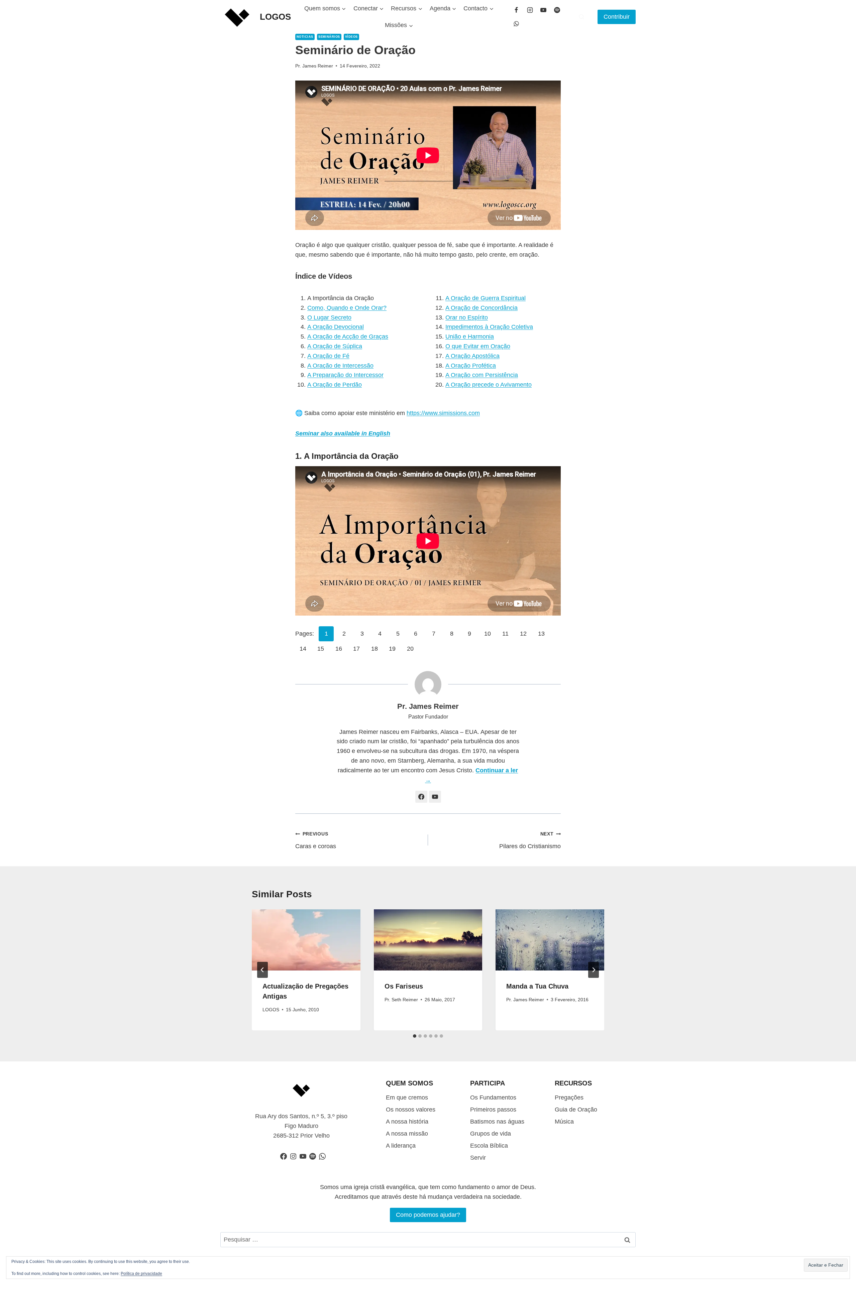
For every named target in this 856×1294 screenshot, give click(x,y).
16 (338, 648)
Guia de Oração (576, 1109)
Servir (478, 1157)
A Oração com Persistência (481, 375)
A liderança (401, 1145)
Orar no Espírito (466, 317)
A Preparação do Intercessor (345, 375)
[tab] (414, 1036)
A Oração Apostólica (472, 356)
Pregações (569, 1097)
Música (564, 1121)
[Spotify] (557, 10)
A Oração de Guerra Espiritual (485, 298)
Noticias (305, 36)
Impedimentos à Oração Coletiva (489, 327)
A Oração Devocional (335, 327)
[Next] (593, 970)
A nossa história (407, 1121)
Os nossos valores (410, 1109)
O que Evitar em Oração (477, 346)
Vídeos (351, 36)
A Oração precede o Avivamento (488, 384)
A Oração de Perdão (334, 384)
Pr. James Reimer (314, 66)
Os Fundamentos (493, 1097)
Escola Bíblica (489, 1145)
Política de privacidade (141, 1273)
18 (374, 648)
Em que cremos (407, 1097)
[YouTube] (543, 10)
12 (523, 633)
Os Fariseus (404, 986)
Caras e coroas (315, 840)
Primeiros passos (493, 1109)
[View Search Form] (581, 17)
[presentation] (306, 939)
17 (356, 648)
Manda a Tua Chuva (537, 986)
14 (303, 648)
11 (505, 633)
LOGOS (270, 1009)
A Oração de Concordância (481, 307)
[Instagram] (530, 10)
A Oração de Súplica (334, 346)
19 (392, 648)
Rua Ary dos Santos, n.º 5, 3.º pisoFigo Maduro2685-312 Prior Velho (301, 1126)
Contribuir (617, 16)
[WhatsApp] (516, 24)
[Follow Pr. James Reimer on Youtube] (435, 797)
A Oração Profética (470, 365)
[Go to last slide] (262, 970)
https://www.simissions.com (443, 413)
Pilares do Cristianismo (530, 840)
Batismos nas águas (497, 1121)
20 (410, 648)
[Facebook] (516, 10)
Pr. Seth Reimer (401, 999)
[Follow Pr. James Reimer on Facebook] (421, 797)
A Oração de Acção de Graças (347, 336)
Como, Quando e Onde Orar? (347, 307)
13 (541, 633)
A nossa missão (407, 1133)
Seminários (329, 36)
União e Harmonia (469, 336)
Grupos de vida (490, 1133)
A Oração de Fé (328, 356)
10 (487, 633)
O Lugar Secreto (329, 317)
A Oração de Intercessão (340, 365)
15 (320, 648)
